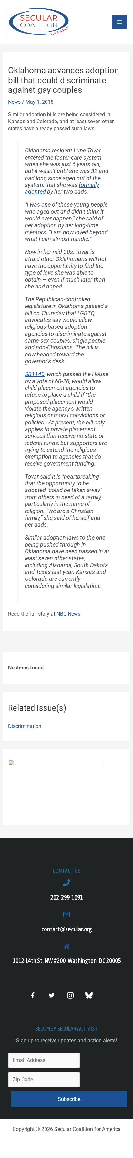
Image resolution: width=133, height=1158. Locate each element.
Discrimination (24, 726)
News (14, 102)
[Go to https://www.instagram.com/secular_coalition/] (70, 996)
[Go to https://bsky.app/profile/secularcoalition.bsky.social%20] (89, 995)
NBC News (68, 614)
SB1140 (35, 374)
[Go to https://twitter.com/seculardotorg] (51, 996)
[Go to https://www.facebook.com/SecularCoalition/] (32, 996)
